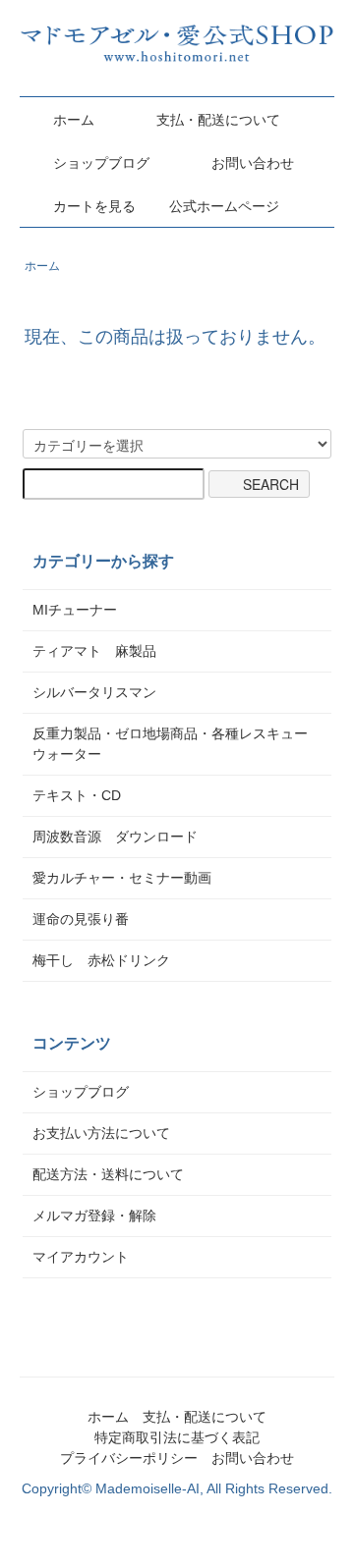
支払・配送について (218, 120)
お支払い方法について (101, 1133)
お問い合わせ (252, 163)
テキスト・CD (83, 795)
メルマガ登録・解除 (94, 1215)
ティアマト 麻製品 (94, 651)
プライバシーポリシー (129, 1458)
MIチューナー (74, 610)
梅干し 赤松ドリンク (101, 960)
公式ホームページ (224, 206)
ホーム (73, 120)
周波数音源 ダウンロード (115, 836)
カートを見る (94, 206)
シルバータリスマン (94, 692)
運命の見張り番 (80, 919)
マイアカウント (80, 1257)
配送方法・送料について (108, 1174)
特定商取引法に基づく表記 (177, 1437)
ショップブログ (101, 163)
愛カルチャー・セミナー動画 (121, 878)
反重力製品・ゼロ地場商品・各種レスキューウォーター (170, 744)
